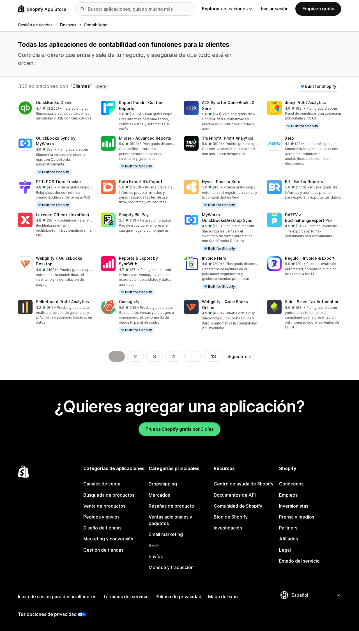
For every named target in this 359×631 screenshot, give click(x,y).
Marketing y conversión (108, 539)
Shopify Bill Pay (134, 214)
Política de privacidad (178, 596)
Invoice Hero (214, 258)
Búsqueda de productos (108, 495)
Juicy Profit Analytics (305, 102)
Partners (288, 528)
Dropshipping (163, 484)
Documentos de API (235, 495)
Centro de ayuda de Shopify (243, 484)
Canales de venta (101, 484)
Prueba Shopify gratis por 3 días (179, 429)
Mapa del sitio (223, 596)
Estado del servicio (299, 561)
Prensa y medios (296, 517)
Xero (289, 138)
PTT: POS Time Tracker (58, 181)
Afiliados (288, 539)
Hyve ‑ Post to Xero (221, 181)
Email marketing (166, 534)
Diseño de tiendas (102, 528)
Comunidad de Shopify (238, 506)
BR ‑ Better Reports (304, 181)
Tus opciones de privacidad (47, 614)
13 (213, 356)
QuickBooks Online (54, 102)
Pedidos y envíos (101, 517)
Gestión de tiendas (103, 550)
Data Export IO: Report (140, 181)
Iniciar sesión (275, 8)
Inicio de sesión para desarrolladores (57, 596)
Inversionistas (293, 506)
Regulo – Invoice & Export (310, 258)
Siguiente (237, 356)
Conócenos (291, 484)
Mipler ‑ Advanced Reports (145, 138)
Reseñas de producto (171, 506)
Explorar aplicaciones (225, 8)
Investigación (228, 528)
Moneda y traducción (171, 567)
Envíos (156, 556)
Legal (285, 550)
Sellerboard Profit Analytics (62, 301)
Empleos (288, 495)
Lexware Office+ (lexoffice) (62, 214)
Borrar (101, 86)
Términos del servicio (126, 596)
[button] (55, 111)
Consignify (129, 301)
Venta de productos (104, 506)
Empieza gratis (318, 8)
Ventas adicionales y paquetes (170, 520)
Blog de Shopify (231, 517)
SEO (153, 545)
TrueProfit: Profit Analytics (227, 138)
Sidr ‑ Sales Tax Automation (312, 301)
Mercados (159, 495)
